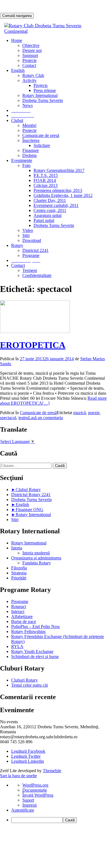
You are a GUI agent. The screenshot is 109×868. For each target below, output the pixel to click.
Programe (30, 255)
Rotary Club (33, 75)
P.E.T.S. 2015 (46, 175)
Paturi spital (44, 220)
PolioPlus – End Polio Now (35, 626)
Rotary (17, 245)
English (22, 504)
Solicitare (42, 145)
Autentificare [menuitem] (22, 810)
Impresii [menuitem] (29, 805)
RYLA (17, 646)
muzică (79, 412)
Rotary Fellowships (28, 631)
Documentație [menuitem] (34, 790)
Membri (29, 125)
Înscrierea (30, 140)
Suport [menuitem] (28, 800)
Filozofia (19, 568)
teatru (23, 417)
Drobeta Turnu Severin (42, 100)
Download (31, 240)
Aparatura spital (47, 215)
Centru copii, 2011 (50, 210)
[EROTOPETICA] (35, 331)
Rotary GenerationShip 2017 (59, 170)
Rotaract (18, 606)
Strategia (19, 573)
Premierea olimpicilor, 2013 (58, 190)
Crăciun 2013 (46, 185)
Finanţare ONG (29, 509)
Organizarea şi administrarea (36, 558)
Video (27, 230)
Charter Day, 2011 (50, 200)
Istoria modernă (36, 553)
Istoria (16, 548)
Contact (29, 65)
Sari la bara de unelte (18, 775)
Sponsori (30, 55)
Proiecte (29, 60)
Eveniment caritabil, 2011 (56, 205)
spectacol (8, 417)
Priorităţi (18, 578)
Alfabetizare (22, 616)
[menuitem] (60, 820)
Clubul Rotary (28, 489)
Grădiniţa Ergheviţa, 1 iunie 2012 (63, 195)
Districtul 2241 (35, 250)
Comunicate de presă (40, 135)
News (27, 105)
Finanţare (30, 150)
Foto (26, 165)
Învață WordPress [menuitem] (37, 795)
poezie (93, 412)
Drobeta (29, 155)
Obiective (30, 45)
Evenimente (21, 160)
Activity (29, 80)
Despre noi (32, 50)
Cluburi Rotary (24, 680)
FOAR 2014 (45, 180)
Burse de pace (23, 621)
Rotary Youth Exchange (32, 651)
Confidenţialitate (36, 275)
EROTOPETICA (32, 345)
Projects (41, 85)
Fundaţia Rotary (36, 563)
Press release (45, 90)
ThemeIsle (52, 770)
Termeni (29, 270)
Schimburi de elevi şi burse (35, 656)
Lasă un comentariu (45, 417)
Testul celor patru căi (29, 685)
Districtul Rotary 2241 (31, 494)
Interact (17, 611)
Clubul (17, 120)
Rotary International (40, 95)
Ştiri (26, 235)
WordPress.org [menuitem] (35, 785)
